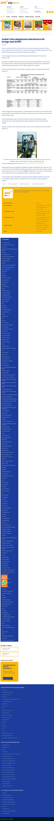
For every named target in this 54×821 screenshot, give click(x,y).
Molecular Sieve (5, 473)
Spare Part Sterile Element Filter (8, 767)
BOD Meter (4, 284)
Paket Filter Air (5, 497)
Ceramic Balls (5, 751)
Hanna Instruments (6, 333)
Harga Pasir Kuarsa (6, 335)
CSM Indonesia (5, 301)
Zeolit (3, 633)
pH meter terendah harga (7, 541)
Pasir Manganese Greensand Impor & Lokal (10, 699)
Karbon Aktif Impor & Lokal (7, 692)
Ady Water (4, 246)
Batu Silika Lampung (6, 277)
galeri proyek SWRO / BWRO (33, 163)
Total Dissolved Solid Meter (7, 797)
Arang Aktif (4, 271)
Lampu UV (4, 419)
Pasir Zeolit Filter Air (6, 525)
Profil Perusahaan (6, 648)
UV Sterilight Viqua (6, 614)
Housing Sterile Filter (6, 783)
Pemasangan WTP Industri (7, 735)
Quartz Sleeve (5, 563)
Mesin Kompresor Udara (7, 456)
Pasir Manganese (5, 512)
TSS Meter (4, 610)
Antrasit (3, 263)
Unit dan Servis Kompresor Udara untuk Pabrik (11, 753)
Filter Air (3, 320)
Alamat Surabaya (8, 225)
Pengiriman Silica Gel (6, 531)
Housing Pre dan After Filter (7, 785)
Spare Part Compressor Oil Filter (8, 776)
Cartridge (4, 726)
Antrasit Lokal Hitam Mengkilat (8, 265)
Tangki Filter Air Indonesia (7, 591)
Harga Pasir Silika (6, 337)
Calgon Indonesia (5, 290)
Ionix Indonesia (5, 352)
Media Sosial (29, 16)
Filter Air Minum (5, 322)
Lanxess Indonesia (6, 427)
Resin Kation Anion (6, 567)
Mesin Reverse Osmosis (6, 717)
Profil (8, 16)
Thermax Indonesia (6, 599)
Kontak (37, 16)
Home (2, 16)
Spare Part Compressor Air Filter (8, 774)
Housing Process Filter (6, 781)
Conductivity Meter (6, 299)
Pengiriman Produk (6, 529)
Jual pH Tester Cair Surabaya (8, 377)
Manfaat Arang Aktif (6, 437)
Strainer (3, 721)
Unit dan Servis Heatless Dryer (8, 758)
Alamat (21, 16)
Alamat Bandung (8, 205)
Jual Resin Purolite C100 (7, 405)
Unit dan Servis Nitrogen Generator (9, 763)
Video (3, 623)
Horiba (3, 344)
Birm (3, 708)
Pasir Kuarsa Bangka (6, 508)
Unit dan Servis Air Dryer (6, 756)
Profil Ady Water (5, 559)
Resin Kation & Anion (6, 694)
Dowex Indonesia (5, 312)
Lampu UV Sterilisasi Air (7, 421)
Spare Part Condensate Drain (8, 772)
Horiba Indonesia (5, 346)
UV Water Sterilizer (6, 621)
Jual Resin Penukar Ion (6, 403)
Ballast (3, 273)
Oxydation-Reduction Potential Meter (9, 811)
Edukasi (3, 314)
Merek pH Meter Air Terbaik (8, 452)
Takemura (4, 589)
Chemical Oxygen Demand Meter (8, 804)
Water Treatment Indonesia (29, 34)
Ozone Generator (5, 490)
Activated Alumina (6, 242)
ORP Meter (4, 486)
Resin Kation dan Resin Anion (8, 572)
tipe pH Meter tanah (6, 604)
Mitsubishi (4, 469)
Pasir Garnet (4, 503)
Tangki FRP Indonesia (6, 593)
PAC (3, 493)
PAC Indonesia (5, 495)
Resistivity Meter (5, 574)
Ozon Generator (5, 488)
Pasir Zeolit (4, 522)
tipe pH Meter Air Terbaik (7, 602)
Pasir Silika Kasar (5, 520)
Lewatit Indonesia (6, 431)
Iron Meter (4, 806)
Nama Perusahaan (8, 203)
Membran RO (5, 444)
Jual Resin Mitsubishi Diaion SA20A (9, 399)
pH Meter (4, 535)
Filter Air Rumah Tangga (7, 324)
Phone (5, 231)
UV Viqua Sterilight (6, 619)
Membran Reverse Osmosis (7, 715)
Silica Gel (4, 749)
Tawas (3, 595)
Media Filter (4, 439)
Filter (3, 318)
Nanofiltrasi (4, 478)
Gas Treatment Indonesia (7, 329)
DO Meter (4, 305)
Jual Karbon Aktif (5, 370)
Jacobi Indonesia (5, 358)
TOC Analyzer (5, 606)
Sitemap (14, 16)
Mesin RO (4, 458)
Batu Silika (4, 275)
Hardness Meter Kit (6, 813)
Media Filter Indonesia (6, 441)
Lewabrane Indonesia (6, 429)
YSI (2, 629)
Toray (3, 608)
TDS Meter (4, 597)
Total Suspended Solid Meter (7, 799)
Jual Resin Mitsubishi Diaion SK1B (9, 401)
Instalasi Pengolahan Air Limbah (9, 348)
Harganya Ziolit (5, 339)
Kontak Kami (7, 678)
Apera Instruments (6, 269)
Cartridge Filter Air (6, 295)
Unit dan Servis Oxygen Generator (8, 760)
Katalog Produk (5, 653)
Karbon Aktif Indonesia (7, 415)
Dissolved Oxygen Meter (7, 795)
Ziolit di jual (4, 638)
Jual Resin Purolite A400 (7, 361)
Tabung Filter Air (5, 719)
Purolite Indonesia (6, 561)
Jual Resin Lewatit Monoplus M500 (9, 394)
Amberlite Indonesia (6, 258)
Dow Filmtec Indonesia (9, 34)
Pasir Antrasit (5, 501)
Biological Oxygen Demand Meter (8, 801)
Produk (3, 555)
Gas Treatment (5, 327)
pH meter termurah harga (7, 545)
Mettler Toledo (5, 463)
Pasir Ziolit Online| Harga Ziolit (8, 527)
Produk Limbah (5, 557)
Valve (3, 724)
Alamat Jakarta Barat (9, 217)
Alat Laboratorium (6, 254)
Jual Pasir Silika (5, 372)
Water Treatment (5, 625)
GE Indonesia (5, 331)
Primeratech (4, 552)
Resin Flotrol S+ (5, 565)
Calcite (3, 288)
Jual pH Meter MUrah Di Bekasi (8, 375)
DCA (3, 303)
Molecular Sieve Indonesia (7, 476)
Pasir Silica (4, 514)
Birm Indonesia (5, 282)
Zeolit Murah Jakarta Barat (8, 636)
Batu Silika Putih (5, 280)
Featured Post (5, 316)
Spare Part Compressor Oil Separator (9, 779)
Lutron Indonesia (5, 435)
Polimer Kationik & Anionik (7, 733)
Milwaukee (4, 467)
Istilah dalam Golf (5, 356)
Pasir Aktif (4, 499)
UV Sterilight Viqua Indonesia (8, 616)
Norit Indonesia (5, 482)
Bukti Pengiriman (5, 286)
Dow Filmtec (4, 307)
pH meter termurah (6, 543)
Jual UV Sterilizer (5, 410)
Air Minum (4, 252)
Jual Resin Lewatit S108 (7, 396)
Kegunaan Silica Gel (6, 417)
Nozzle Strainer (5, 484)
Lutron (3, 433)
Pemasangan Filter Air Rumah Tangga (9, 737)
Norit (3, 480)
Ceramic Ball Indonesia (7, 297)
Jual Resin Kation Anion (7, 389)
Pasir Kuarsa (4, 505)
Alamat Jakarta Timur (9, 211)
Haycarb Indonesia (6, 341)
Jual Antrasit (4, 363)
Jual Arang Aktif (5, 365)
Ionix (3, 350)
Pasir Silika (4, 516)
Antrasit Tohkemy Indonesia (8, 267)
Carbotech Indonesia (6, 292)
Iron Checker (4, 354)
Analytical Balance (6, 260)
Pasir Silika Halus (5, 518)
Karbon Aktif (4, 413)
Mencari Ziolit (5, 448)
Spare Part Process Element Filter (8, 769)
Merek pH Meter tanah (6, 454)
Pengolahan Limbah (6, 533)
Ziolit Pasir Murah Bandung (8, 640)
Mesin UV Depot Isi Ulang (7, 461)
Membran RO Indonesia (19, 34)
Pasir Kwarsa (5, 510)
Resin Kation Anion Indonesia (8, 570)
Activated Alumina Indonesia (8, 244)
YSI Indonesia (5, 631)
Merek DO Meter (5, 450)
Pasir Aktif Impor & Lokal (7, 701)
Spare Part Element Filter (7, 765)
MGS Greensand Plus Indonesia (8, 465)
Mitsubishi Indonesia (6, 471)
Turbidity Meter (5, 612)
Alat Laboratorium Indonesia (8, 256)
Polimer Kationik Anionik (7, 550)
